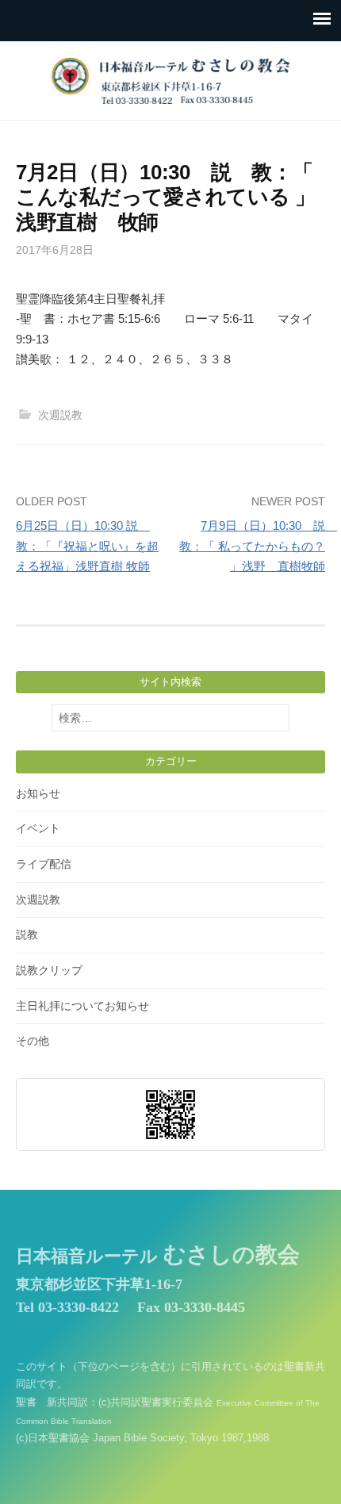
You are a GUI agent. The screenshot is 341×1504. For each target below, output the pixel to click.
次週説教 (60, 415)
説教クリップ (49, 970)
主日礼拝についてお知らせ (82, 1005)
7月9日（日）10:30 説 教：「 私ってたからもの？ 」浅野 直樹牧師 (258, 546)
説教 (27, 934)
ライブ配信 (43, 864)
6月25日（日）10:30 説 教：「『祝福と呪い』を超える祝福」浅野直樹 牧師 (87, 546)
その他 (32, 1040)
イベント (38, 828)
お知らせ (38, 793)
